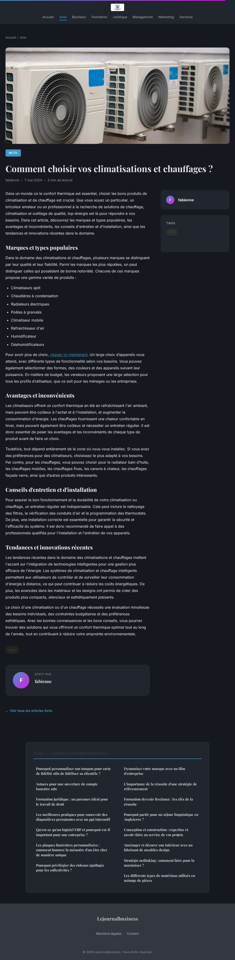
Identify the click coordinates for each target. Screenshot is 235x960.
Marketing (166, 17)
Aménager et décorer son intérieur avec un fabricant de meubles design (158, 847)
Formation (99, 17)
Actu (63, 17)
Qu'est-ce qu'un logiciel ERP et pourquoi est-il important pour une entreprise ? (73, 832)
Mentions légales (108, 933)
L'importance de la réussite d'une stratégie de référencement (160, 786)
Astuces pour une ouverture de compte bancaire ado (67, 786)
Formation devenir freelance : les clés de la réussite (158, 801)
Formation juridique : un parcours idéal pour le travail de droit (72, 801)
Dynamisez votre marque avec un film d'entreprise (154, 771)
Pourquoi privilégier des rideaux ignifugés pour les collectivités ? (70, 867)
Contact (133, 933)
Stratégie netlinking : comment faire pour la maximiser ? (159, 863)
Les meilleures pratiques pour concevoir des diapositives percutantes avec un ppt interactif (73, 817)
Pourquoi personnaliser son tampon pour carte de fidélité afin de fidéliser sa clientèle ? (73, 771)
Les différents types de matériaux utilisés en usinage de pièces (159, 878)
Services (186, 17)
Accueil (48, 17)
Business (79, 17)
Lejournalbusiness (117, 918)
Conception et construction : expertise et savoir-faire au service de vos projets (156, 832)
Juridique (120, 17)
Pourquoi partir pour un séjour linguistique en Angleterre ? (161, 817)
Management (143, 17)
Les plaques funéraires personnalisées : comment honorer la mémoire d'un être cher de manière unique (71, 850)
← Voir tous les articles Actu (29, 710)
